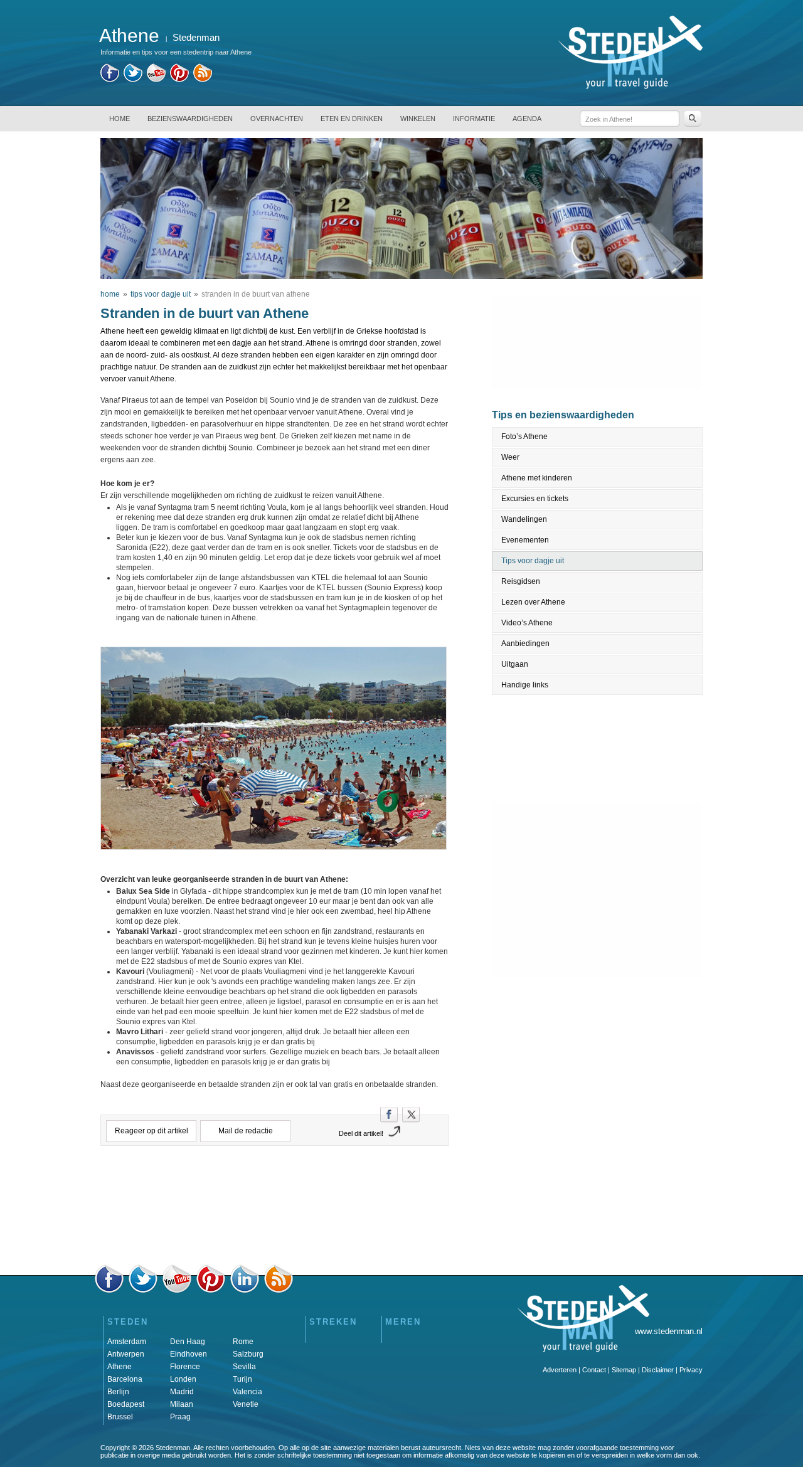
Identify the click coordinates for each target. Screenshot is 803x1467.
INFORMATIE (474, 118)
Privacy (691, 1370)
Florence (185, 1366)
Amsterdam (126, 1341)
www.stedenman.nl (669, 1331)
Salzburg (248, 1354)
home (110, 294)
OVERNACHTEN (276, 118)
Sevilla (244, 1366)
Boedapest (125, 1404)
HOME (119, 118)
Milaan (181, 1404)
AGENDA (527, 118)
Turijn (242, 1379)
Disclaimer (658, 1370)
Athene (119, 1366)
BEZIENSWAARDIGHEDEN (190, 118)
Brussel (120, 1416)
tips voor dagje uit (160, 294)
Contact (594, 1370)
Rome (243, 1341)
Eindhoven (188, 1354)
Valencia (247, 1391)
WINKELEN (417, 118)
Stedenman (196, 37)
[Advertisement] (275, 1208)
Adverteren (560, 1370)
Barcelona (124, 1379)
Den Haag (187, 1341)
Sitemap (624, 1370)
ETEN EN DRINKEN (352, 118)
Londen (183, 1379)
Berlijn (118, 1391)
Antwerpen (125, 1354)
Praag (180, 1416)
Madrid (182, 1391)
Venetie (245, 1404)
